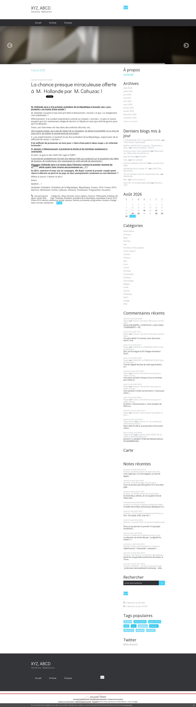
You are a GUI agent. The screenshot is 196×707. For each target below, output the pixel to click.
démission (54, 200)
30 (126, 216)
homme (127, 621)
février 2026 (128, 108)
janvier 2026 (128, 111)
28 (156, 213)
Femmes (126, 241)
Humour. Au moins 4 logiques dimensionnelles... (143, 504)
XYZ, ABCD (41, 8)
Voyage (126, 301)
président (68, 198)
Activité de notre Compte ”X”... (135, 168)
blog (136, 701)
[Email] (126, 7)
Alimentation (128, 231)
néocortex (128, 630)
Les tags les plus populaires (115, 699)
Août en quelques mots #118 (135, 163)
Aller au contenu (8, 2)
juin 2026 (127, 95)
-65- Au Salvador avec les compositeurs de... (141, 174)
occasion (105, 200)
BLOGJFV (142, 156)
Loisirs (126, 267)
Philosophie (101, 196)
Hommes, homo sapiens (77, 196)
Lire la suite (128, 74)
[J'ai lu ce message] (194, 705)
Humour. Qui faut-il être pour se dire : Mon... (143, 322)
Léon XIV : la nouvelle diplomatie (137, 183)
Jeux (125, 261)
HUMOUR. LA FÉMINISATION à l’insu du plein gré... (143, 348)
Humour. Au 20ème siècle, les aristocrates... (141, 493)
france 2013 (36, 200)
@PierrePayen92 (130, 644)
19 (144, 210)
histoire (76, 200)
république (100, 198)
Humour (91, 196)
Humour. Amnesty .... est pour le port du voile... (142, 566)
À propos (68, 22)
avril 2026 (127, 101)
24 (133, 213)
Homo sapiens (129, 251)
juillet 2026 (128, 91)
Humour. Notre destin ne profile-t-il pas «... (143, 414)
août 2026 (127, 88)
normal (39, 203)
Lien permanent (41, 196)
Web (44, 198)
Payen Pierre (128, 421)
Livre (125, 264)
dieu (133, 626)
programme (96, 200)
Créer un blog (94, 696)
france (109, 198)
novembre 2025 (130, 118)
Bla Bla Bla (127, 176)
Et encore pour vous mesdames (136, 151)
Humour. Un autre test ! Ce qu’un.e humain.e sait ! (143, 523)
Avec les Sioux (129, 156)
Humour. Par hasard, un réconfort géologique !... (143, 555)
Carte (128, 450)
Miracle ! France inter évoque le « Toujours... (141, 546)
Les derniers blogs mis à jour (81, 699)
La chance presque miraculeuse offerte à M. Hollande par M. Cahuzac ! (73, 87)
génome (143, 626)
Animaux (127, 234)
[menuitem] (38, 22)
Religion (126, 284)
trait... (125, 160)
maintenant (48, 203)
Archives (52, 22)
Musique (127, 271)
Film (125, 244)
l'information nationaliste (134, 142)
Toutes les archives (130, 121)
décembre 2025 (129, 114)
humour (153, 626)
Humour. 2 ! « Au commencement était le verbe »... (142, 422)
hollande (59, 198)
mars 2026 (127, 104)
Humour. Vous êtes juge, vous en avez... (140, 482)
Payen (126, 321)
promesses (85, 200)
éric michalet (137, 160)
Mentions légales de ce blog (83, 701)
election (45, 200)
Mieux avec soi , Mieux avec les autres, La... (143, 152)
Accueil (38, 22)
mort (126, 626)
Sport (125, 297)
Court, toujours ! (139, 179)
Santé (39, 198)
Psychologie (128, 281)
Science (126, 291)
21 (156, 210)
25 (139, 213)
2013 (115, 198)
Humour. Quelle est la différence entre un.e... (142, 535)
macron (140, 630)
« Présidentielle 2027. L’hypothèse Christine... (142, 140)
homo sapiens (140, 621)
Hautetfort (103, 696)
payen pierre (154, 621)
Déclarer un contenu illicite (66, 701)
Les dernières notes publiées (98, 699)
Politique (111, 196)
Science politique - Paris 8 (143, 147)
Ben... (125, 179)
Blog (64, 196)
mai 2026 (127, 98)
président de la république (84, 198)
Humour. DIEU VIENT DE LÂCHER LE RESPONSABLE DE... (142, 435)
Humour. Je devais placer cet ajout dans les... (142, 471)
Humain (126, 254)
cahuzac (68, 200)
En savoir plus (127, 705)
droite (61, 200)
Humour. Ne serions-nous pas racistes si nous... (142, 374)
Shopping (127, 294)
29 (162, 213)
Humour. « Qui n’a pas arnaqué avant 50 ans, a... (143, 513)
